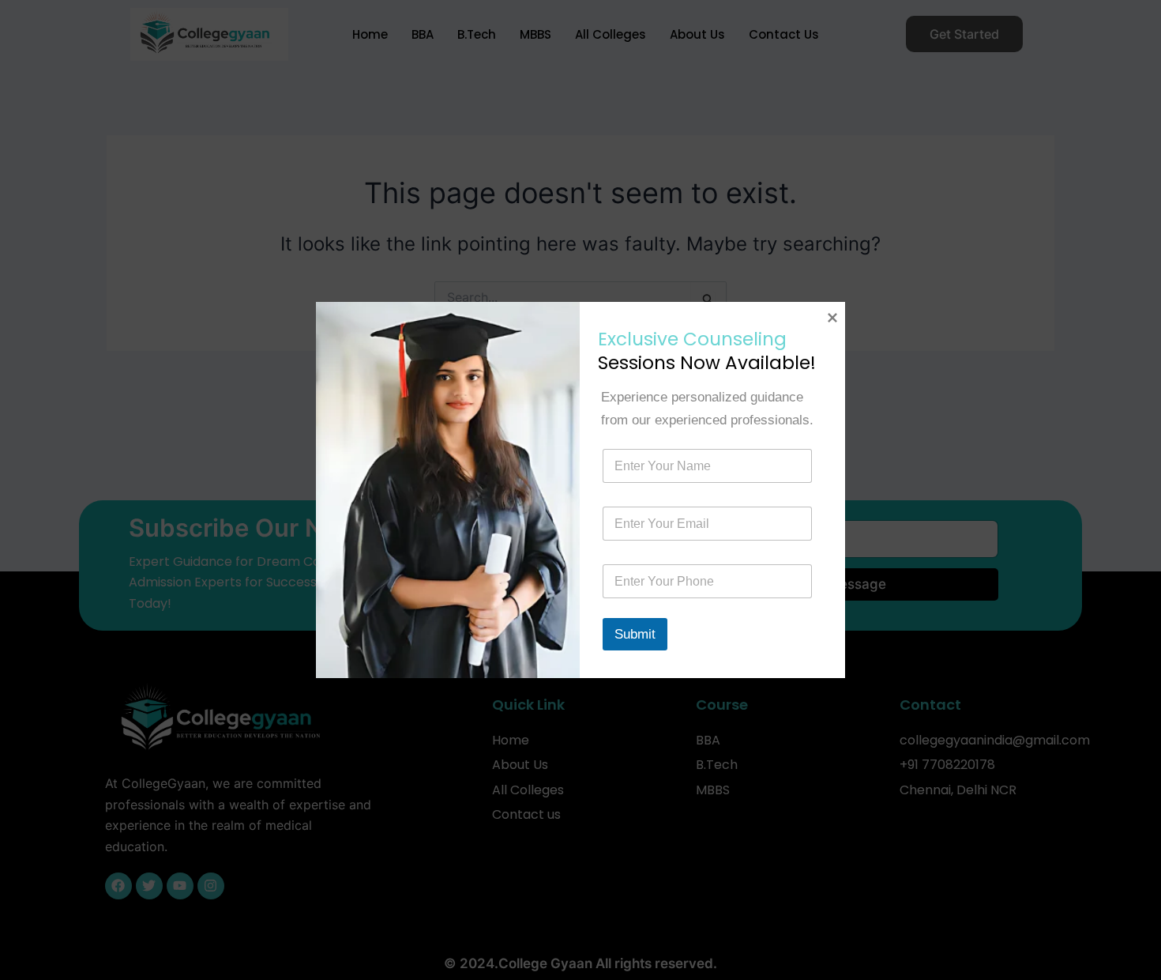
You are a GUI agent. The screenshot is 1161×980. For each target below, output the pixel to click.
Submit (635, 634)
